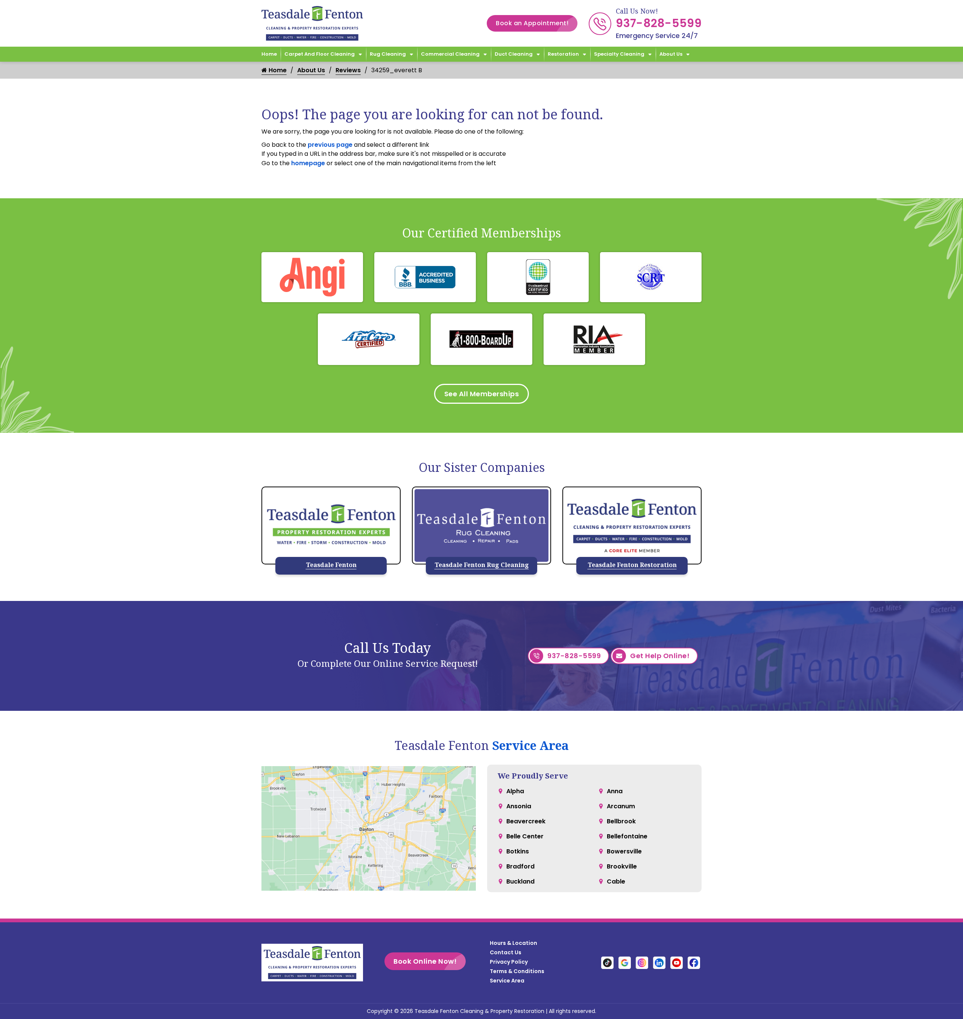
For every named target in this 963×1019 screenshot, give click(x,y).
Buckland (520, 881)
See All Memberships (481, 393)
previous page (330, 144)
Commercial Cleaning (450, 54)
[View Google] (624, 962)
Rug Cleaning (388, 54)
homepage (308, 163)
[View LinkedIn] (659, 962)
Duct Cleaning (514, 54)
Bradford (520, 866)
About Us (670, 54)
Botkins (517, 851)
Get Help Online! (660, 655)
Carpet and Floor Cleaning (319, 54)
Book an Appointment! (532, 23)
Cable (616, 881)
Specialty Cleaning (619, 54)
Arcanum (621, 806)
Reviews (348, 70)
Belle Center (525, 836)
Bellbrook (621, 821)
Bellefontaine (627, 836)
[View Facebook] (694, 962)
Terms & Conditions (517, 971)
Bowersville (624, 851)
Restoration (563, 54)
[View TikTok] (607, 962)
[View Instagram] (642, 962)
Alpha (515, 791)
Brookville (622, 866)
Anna (615, 791)
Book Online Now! (425, 961)
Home (269, 54)
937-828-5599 (659, 23)
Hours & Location (513, 943)
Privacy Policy (509, 962)
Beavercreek (525, 821)
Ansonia (518, 806)
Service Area (530, 745)
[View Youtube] (676, 962)
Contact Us (505, 952)
